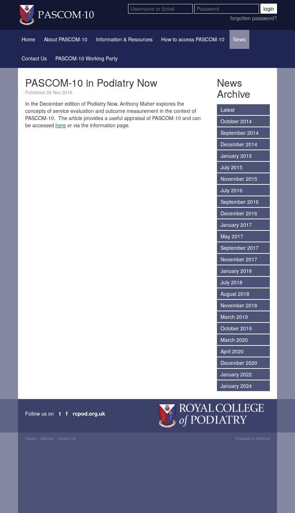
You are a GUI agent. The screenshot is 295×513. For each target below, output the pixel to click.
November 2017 (239, 259)
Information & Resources (124, 39)
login (268, 8)
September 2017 (240, 247)
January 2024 (236, 385)
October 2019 (236, 328)
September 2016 (240, 201)
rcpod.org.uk (89, 413)
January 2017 (236, 224)
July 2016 (231, 190)
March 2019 (234, 316)
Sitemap (47, 438)
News (239, 39)
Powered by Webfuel (252, 438)
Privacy (31, 438)
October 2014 (236, 121)
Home (28, 39)
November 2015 (239, 178)
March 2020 (234, 339)
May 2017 (232, 236)
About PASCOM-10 (65, 39)
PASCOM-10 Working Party (86, 58)
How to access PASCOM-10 (192, 39)
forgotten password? (253, 18)
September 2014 (240, 132)
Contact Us (34, 58)
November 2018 (239, 305)
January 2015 (236, 155)
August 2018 (235, 293)
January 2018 (236, 270)
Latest (228, 109)
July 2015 (231, 167)
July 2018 (231, 282)
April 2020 (232, 351)
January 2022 (236, 374)
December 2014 (239, 144)
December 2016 (239, 213)
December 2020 (239, 362)
